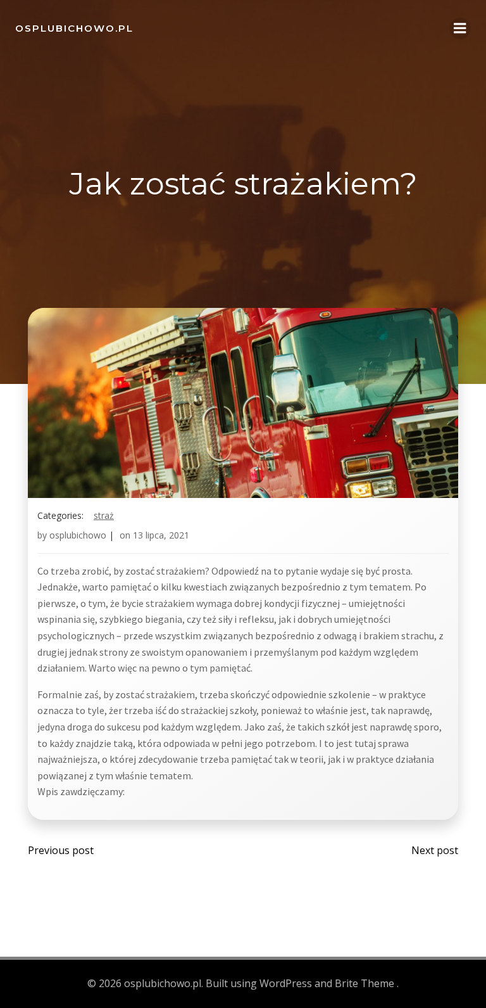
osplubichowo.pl (74, 28)
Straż (104, 515)
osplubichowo (77, 535)
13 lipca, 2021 (161, 535)
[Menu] (460, 28)
